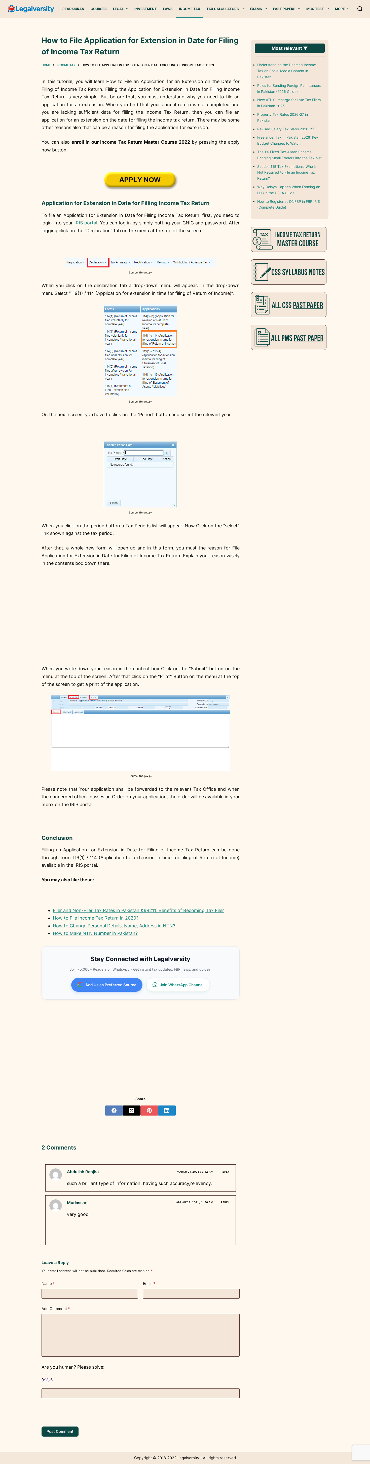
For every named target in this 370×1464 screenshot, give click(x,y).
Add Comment (56, 1308)
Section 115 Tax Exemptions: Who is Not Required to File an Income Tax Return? (286, 172)
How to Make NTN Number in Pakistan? (95, 933)
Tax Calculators (222, 9)
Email (149, 1283)
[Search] (359, 8)
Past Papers (284, 9)
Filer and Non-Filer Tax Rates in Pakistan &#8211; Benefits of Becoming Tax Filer (138, 910)
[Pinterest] (149, 1110)
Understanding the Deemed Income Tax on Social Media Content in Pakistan (286, 71)
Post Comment (60, 1431)
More (340, 9)
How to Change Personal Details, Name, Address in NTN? (114, 925)
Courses (99, 9)
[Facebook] (114, 1110)
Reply (225, 1171)
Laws (168, 9)
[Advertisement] (140, 625)
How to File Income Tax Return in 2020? (95, 918)
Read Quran (73, 9)
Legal (118, 9)
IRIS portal (86, 222)
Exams (256, 9)
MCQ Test (315, 9)
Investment (145, 9)
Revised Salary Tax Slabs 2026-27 (285, 129)
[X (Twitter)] (131, 1110)
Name (48, 1283)
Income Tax (189, 9)
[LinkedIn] (167, 1110)
